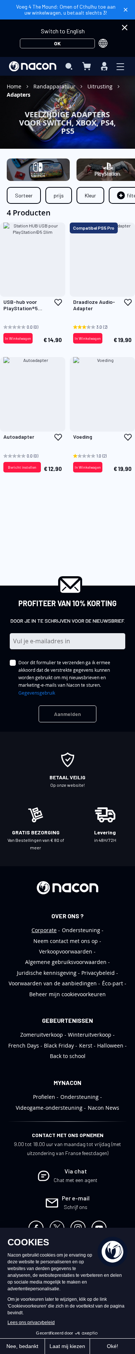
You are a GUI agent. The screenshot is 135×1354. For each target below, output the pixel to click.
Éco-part (112, 983)
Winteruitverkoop (89, 1034)
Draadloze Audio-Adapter (94, 305)
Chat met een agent (76, 1180)
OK (57, 43)
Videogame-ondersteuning (49, 1107)
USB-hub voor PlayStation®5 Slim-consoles (20, 305)
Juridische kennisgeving (46, 972)
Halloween (110, 1045)
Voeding (82, 437)
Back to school (68, 1056)
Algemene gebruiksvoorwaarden (65, 961)
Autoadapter (18, 437)
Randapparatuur (55, 86)
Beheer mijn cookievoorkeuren (67, 994)
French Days (23, 1045)
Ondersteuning (81, 930)
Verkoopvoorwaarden (65, 951)
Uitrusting (100, 86)
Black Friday (59, 1045)
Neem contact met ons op (65, 941)
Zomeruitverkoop (41, 1034)
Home (15, 86)
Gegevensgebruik (36, 693)
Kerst (85, 1045)
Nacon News (103, 1107)
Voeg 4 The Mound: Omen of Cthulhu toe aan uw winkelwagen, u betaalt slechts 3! (66, 9)
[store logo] (32, 66)
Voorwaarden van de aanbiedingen (53, 983)
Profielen (44, 1096)
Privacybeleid (98, 972)
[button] (58, 302)
